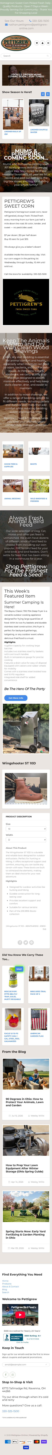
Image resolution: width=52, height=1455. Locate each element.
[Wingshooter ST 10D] (26, 789)
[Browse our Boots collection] (39, 445)
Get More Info (16, 698)
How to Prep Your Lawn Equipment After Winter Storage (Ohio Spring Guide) (24, 1168)
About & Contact (10, 1286)
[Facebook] (6, 1375)
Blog (4, 1289)
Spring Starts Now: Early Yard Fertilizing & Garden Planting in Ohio (25, 1234)
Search (5, 1292)
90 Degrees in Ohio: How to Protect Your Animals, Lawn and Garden (24, 1102)
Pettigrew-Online (19, 1435)
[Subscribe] (46, 1364)
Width (9, 835)
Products (6, 1283)
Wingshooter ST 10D (19, 763)
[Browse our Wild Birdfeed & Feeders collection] (39, 483)
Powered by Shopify (38, 1435)
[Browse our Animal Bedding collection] (13, 482)
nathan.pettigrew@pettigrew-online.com (28, 26)
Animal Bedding (12, 498)
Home (5, 1281)
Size (8, 824)
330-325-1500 (40, 20)
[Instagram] (12, 1375)
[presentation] (43, 94)
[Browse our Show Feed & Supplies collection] (13, 448)
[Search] (48, 56)
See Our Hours (14, 20)
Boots (33, 464)
